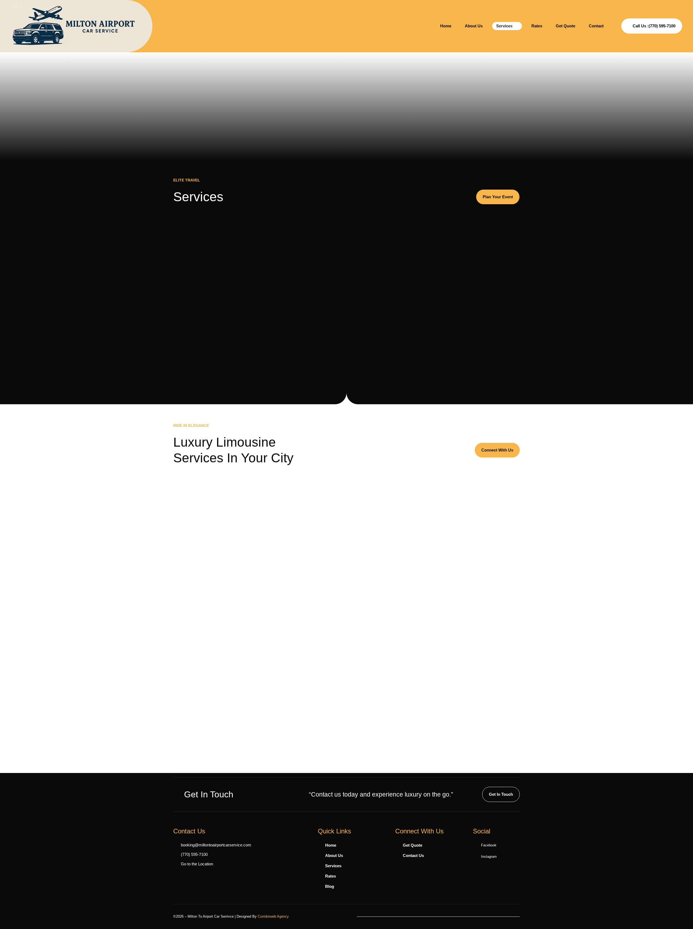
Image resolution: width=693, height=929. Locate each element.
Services (504, 26)
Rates (536, 26)
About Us (474, 26)
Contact (596, 26)
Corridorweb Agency (273, 916)
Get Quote (565, 26)
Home (445, 26)
